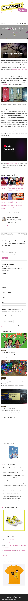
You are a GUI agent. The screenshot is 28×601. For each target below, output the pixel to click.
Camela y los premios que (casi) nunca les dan (11, 188)
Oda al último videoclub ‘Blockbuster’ (10, 410)
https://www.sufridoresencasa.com (15, 225)
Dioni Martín (16, 212)
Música (12, 596)
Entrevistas (21, 596)
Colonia (11, 212)
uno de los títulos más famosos (19, 69)
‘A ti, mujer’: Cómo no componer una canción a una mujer (11, 204)
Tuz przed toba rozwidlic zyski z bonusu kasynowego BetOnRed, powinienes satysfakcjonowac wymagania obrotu (12, 499)
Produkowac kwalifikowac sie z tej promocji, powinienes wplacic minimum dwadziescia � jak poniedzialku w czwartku (14, 485)
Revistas (15, 597)
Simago (5, 49)
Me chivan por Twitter (12, 163)
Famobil (16, 385)
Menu (3, 23)
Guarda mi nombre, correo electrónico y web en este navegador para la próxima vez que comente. (13, 311)
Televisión (6, 596)
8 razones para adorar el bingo (9, 354)
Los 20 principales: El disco (22, 234)
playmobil (21, 385)
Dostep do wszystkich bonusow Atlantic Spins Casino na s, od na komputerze (13, 492)
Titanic (12, 413)
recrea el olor (24, 108)
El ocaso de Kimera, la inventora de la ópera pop (7, 234)
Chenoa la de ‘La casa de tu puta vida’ (4, 187)
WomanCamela (5, 84)
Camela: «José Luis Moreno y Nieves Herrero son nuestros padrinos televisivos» (4, 205)
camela (6, 212)
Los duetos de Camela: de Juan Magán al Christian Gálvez (19, 204)
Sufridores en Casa (11, 408)
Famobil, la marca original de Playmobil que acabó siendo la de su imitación (14, 553)
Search (24, 23)
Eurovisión (9, 597)
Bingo (6, 357)
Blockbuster (7, 413)
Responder (5, 258)
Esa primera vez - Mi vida (9, 550)
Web (3, 302)
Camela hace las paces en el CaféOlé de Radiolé (19, 188)
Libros (20, 597)
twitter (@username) (7, 316)
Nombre (4, 287)
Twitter (3, 297)
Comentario (5, 273)
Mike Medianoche (12, 51)
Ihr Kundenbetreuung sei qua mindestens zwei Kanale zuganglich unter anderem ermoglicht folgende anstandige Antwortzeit (14, 470)
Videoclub (17, 413)
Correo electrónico (7, 292)
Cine (16, 596)
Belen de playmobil (9, 385)
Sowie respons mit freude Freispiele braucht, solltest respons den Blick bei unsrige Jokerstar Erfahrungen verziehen (14, 478)
